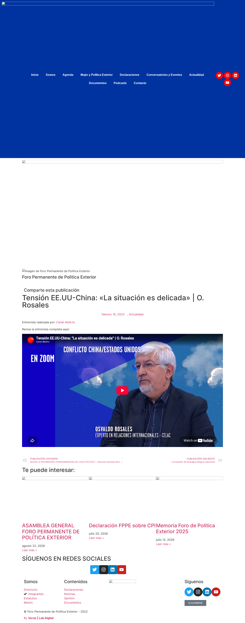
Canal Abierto (65, 322)
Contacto (140, 83)
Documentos (98, 83)
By (38, 618)
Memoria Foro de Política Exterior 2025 (185, 528)
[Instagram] (227, 75)
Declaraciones (129, 74)
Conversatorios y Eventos (164, 74)
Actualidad (196, 74)
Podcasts (120, 83)
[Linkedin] (235, 75)
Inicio (35, 74)
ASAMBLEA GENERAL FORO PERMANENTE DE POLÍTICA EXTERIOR (51, 531)
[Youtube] (227, 82)
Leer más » (29, 550)
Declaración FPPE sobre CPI (122, 525)
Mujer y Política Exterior (97, 74)
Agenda (68, 74)
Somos (50, 74)
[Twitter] (219, 75)
